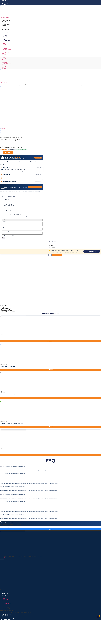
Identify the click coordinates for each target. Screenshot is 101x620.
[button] (50, 30)
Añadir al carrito (8, 152)
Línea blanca (5, 21)
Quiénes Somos (5, 593)
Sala (3, 53)
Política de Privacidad (6, 597)
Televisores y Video (6, 20)
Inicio (1, 137)
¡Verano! (4, 25)
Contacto (4, 594)
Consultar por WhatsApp (36, 187)
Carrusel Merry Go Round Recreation (6, 337)
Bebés (3, 45)
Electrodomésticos (6, 47)
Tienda (3, 592)
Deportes (4, 44)
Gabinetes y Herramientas (7, 49)
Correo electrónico (5, 231)
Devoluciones (4, 595)
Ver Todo (4, 54)
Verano (3, 43)
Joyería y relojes (5, 52)
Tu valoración (4, 221)
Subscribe (50, 529)
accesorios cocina (6, 22)
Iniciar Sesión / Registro (4, 17)
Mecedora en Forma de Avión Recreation (7, 366)
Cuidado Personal (6, 28)
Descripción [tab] (4, 196)
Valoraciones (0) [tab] (11, 196)
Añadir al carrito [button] (51, 341)
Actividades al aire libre (7, 137)
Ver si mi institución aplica (91, 251)
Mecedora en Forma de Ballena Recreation (8, 394)
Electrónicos (4, 48)
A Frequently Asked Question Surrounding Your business (14, 466)
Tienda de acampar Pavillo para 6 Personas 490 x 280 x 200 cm (11, 423)
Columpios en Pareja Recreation (6, 451)
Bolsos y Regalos (5, 29)
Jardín (3, 50)
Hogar (3, 26)
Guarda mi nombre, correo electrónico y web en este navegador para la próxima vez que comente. (19, 235)
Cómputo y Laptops (6, 24)
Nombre (3, 227)
